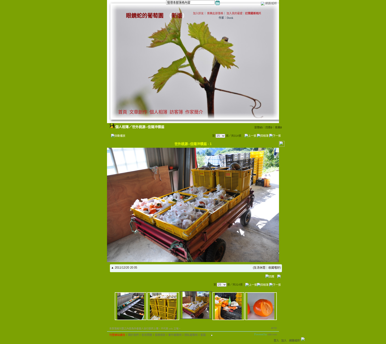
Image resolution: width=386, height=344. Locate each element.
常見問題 (146, 335)
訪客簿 (176, 112)
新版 (177, 16)
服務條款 (160, 335)
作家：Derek (226, 17)
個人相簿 (158, 112)
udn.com (272, 334)
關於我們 (133, 335)
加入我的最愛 (235, 13)
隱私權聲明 (191, 335)
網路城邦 (271, 3)
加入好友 (198, 13)
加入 (284, 340)
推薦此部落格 (215, 13)
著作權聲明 (175, 335)
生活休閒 (259, 267)
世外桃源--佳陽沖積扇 (148, 127)
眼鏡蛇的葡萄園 (145, 16)
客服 (203, 335)
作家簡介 (194, 112)
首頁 (122, 112)
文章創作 (138, 112)
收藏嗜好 (274, 267)
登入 (276, 340)
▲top (274, 327)
